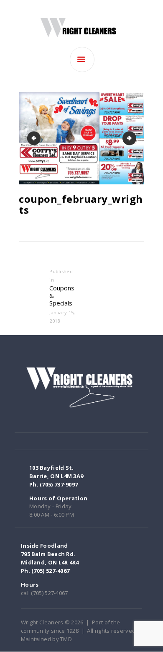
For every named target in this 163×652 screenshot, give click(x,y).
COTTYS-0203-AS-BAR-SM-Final (133, 138)
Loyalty (35, 138)
